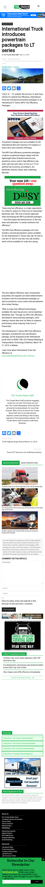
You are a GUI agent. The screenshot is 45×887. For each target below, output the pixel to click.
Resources (5, 844)
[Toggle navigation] (5, 7)
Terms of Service (7, 823)
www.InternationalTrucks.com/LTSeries (18, 356)
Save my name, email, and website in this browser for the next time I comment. (19, 602)
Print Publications (7, 835)
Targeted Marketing (8, 837)
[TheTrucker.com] (21, 7)
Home (4, 59)
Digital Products (7, 833)
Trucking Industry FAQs (9, 851)
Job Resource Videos (9, 856)
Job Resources (7, 854)
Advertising (6, 828)
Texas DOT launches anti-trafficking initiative (24, 452)
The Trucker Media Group (10, 817)
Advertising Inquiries (8, 831)
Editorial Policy (7, 826)
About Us (5, 814)
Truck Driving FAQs (8, 849)
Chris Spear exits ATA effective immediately (21, 672)
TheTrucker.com (10, 872)
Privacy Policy (6, 821)
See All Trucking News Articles (21, 678)
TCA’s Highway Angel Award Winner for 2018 (19, 442)
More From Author (29, 463)
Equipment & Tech (7, 24)
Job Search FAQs (7, 847)
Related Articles (10, 463)
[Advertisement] (22, 267)
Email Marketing (7, 840)
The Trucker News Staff (11, 55)
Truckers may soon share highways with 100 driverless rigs (22, 486)
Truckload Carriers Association (12, 819)
